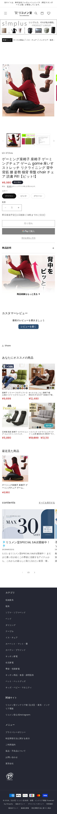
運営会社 (10, 763)
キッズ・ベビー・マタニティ (19, 687)
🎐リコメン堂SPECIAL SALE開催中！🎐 (26, 544)
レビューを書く (28, 326)
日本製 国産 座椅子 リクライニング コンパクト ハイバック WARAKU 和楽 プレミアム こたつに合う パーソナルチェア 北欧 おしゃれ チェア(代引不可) (15, 433)
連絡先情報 (25, 808)
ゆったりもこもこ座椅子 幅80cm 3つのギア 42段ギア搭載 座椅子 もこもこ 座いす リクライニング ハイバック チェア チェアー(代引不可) (42, 394)
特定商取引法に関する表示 (18, 738)
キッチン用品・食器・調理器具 (20, 675)
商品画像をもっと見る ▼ (28, 294)
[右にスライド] (54, 141)
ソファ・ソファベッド (16, 612)
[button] (5, 13)
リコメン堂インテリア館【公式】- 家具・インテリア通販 (28, 707)
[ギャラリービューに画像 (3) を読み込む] (43, 140)
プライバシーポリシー (16, 732)
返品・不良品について (16, 751)
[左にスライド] (3, 141)
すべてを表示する (47, 502)
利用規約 (49, 804)
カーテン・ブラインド (16, 650)
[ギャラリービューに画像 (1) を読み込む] (13, 140)
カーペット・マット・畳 (17, 643)
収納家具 (10, 600)
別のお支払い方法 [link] (28, 238)
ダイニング (11, 625)
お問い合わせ (12, 757)
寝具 (8, 606)
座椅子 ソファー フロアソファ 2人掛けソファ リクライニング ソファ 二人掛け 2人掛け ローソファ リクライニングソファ (15, 394)
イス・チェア (31, 40)
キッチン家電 (12, 656)
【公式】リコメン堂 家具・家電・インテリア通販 (28, 800)
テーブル (10, 631)
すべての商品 (18, 40)
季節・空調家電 (13, 668)
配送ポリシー (13, 808)
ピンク (24, 196)
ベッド (9, 618)
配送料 (9, 186)
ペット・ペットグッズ (16, 681)
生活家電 (10, 662)
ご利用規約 (11, 744)
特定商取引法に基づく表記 (41, 808)
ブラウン (10, 196)
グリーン (39, 196)
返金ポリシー (20, 804)
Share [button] (8, 345)
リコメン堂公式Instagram (18, 714)
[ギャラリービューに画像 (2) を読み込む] (28, 140)
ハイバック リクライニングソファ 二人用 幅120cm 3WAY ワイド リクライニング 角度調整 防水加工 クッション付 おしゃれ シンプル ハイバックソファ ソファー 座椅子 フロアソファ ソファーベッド (42, 433)
